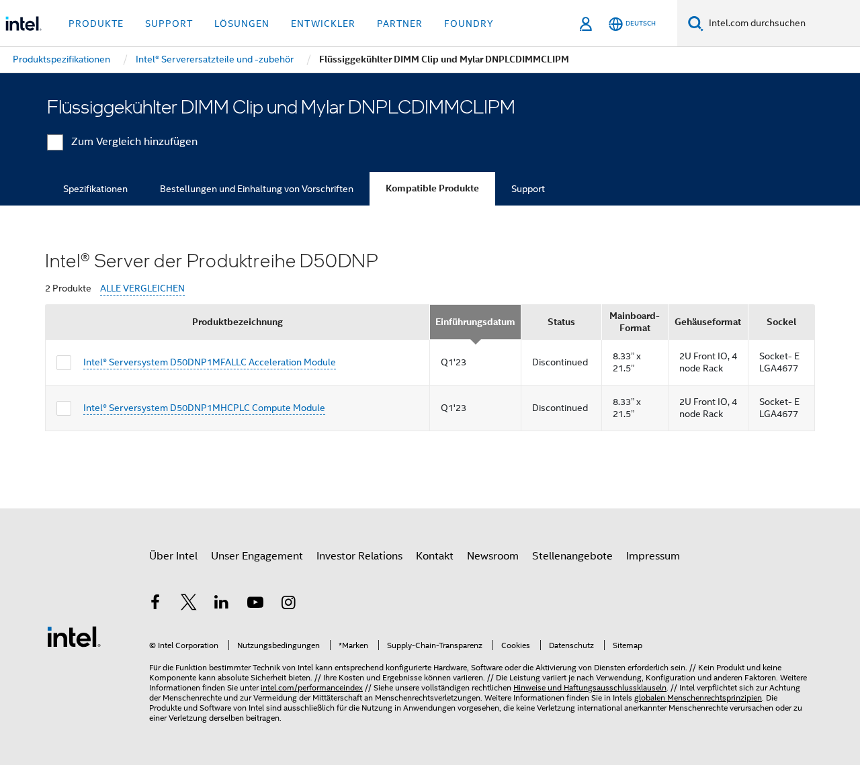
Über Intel (173, 556)
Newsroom (493, 556)
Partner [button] (400, 23)
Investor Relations (359, 556)
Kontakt (435, 556)
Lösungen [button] (241, 23)
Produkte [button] (96, 23)
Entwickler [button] (323, 23)
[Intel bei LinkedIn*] (221, 604)
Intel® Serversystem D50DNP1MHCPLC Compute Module (204, 408)
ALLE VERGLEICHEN (142, 288)
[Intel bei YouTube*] (255, 604)
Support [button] (169, 23)
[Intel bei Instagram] (288, 604)
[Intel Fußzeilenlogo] (74, 636)
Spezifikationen (95, 189)
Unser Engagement (257, 556)
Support (528, 189)
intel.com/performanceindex (312, 687)
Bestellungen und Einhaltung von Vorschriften (256, 189)
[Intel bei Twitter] (188, 604)
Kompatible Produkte (432, 188)
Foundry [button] (469, 23)
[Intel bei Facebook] (155, 604)
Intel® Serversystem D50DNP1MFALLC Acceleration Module (209, 362)
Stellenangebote (572, 556)
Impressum (653, 556)
